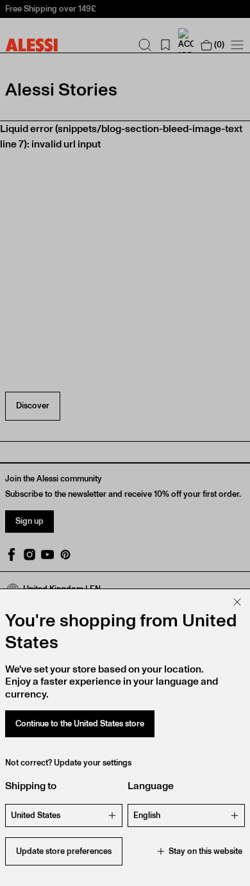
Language (151, 786)
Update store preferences (64, 851)
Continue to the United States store (79, 723)
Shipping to (30, 786)
